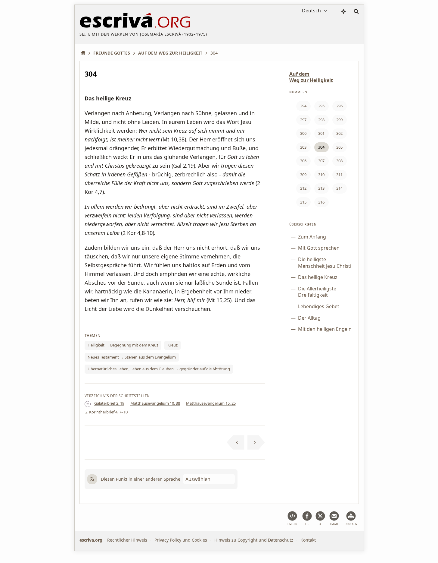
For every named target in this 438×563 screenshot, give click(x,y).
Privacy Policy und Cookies (180, 540)
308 (339, 160)
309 (303, 174)
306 (303, 160)
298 (321, 119)
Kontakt (308, 540)
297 (303, 119)
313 (321, 188)
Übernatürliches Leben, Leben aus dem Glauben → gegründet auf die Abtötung (159, 369)
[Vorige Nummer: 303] (235, 442)
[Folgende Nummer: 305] (256, 442)
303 (303, 147)
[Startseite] (85, 53)
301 (321, 133)
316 (321, 202)
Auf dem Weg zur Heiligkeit (311, 77)
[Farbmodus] (343, 11)
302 (339, 133)
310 (321, 174)
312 (303, 188)
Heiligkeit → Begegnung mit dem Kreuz (123, 345)
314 (339, 188)
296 (339, 106)
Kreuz (172, 345)
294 (303, 106)
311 (339, 174)
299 (339, 119)
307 (321, 160)
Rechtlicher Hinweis (127, 540)
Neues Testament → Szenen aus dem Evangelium (132, 357)
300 (303, 133)
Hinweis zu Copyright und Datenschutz (253, 540)
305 (339, 147)
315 (303, 202)
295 (321, 106)
